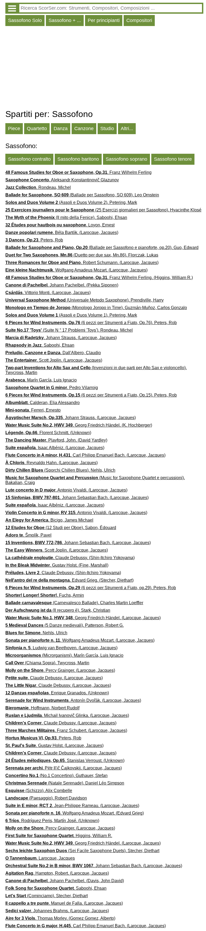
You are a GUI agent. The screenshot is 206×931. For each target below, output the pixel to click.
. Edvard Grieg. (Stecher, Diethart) (69, 580)
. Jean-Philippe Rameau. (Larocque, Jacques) (72, 805)
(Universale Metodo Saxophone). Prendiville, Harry (84, 300)
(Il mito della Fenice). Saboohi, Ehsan (66, 217)
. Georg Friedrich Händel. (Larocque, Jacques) (83, 617)
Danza (61, 128)
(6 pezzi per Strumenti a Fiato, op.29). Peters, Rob (90, 587)
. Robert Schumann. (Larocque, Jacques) (82, 262)
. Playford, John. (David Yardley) (56, 440)
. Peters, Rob (34, 240)
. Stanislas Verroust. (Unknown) (64, 760)
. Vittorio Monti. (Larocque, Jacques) (48, 292)
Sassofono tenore (173, 159)
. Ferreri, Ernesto (33, 410)
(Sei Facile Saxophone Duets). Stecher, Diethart (82, 850)
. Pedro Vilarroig (51, 387)
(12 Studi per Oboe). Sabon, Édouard (60, 527)
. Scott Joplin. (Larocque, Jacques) (53, 360)
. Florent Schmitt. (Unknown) (48, 432)
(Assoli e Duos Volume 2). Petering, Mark (71, 202)
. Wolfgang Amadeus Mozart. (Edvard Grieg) (74, 813)
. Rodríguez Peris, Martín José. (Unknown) (52, 820)
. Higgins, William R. (58, 835)
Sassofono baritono (78, 159)
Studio (107, 128)
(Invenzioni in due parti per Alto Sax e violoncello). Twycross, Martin (96, 370)
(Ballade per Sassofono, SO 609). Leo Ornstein (82, 195)
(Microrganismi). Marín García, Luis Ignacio (64, 655)
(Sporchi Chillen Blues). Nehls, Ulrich (60, 470)
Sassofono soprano (126, 159)
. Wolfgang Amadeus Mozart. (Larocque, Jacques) (76, 270)
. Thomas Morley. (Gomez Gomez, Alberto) (60, 918)
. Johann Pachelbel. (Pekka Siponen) (61, 285)
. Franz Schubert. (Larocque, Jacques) (66, 730)
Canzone (84, 128)
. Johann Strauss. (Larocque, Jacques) (61, 337)
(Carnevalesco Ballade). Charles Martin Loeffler (74, 602)
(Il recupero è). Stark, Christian (57, 610)
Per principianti (104, 20)
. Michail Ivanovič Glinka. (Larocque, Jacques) (67, 715)
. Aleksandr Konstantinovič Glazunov (62, 180)
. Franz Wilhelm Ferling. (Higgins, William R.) (99, 277)
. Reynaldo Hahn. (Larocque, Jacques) (51, 462)
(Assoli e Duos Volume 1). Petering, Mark (71, 315)
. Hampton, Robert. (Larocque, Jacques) (57, 873)
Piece (14, 128)
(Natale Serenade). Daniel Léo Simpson (64, 783)
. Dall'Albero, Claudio (53, 352)
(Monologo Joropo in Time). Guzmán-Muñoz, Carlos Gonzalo (96, 307)
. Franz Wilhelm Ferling (78, 172)
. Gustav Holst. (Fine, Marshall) (56, 565)
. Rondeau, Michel (38, 187)
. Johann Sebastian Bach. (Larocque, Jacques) (77, 497)
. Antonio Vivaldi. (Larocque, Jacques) (66, 490)
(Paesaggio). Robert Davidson (46, 798)
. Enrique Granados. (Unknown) (57, 693)
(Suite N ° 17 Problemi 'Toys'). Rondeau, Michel (69, 330)
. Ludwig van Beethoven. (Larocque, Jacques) (61, 648)
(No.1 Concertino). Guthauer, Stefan (56, 775)
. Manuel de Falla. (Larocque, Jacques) (64, 903)
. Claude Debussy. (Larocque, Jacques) (54, 678)
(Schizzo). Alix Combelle (38, 790)
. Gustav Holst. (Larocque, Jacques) (54, 745)
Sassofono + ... (65, 20)
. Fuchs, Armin (44, 595)
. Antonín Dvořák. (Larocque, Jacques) (73, 700)
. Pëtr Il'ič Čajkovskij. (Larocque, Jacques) (63, 768)
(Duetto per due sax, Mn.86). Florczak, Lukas (81, 255)
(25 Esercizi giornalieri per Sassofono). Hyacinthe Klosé (103, 210)
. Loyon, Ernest (60, 225)
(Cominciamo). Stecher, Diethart (46, 895)
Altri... (127, 128)
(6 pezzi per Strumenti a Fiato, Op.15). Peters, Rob (91, 395)
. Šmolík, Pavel (28, 535)
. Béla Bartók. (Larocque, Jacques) (61, 232)
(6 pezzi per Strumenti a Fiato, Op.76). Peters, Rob (91, 322)
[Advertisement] (104, 69)
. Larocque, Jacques (40, 858)
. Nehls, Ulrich (36, 633)
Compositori (139, 20)
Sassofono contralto (29, 159)
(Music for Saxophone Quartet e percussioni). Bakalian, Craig (95, 480)
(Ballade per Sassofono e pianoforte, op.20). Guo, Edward (101, 247)
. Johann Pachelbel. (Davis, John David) (64, 880)
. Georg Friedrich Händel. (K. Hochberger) (78, 425)
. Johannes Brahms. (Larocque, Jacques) (57, 910)
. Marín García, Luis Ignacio (41, 380)
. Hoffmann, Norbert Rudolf (42, 708)
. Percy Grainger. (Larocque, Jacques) (60, 670)
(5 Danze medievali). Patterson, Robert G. (64, 625)
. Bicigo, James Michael (49, 520)
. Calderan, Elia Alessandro (42, 402)
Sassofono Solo (25, 20)
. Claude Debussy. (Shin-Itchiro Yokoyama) (70, 557)
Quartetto (37, 128)
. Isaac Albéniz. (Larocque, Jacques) (54, 447)
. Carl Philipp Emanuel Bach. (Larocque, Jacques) (85, 455)
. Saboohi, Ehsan (39, 345)
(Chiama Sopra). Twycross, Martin (47, 663)
